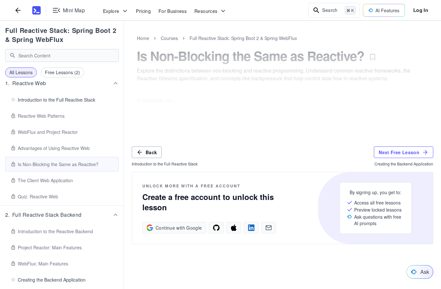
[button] (62, 83)
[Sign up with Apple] (233, 228)
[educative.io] (36, 10)
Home (143, 38)
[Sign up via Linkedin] (251, 228)
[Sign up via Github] (216, 228)
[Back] (18, 10)
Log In (420, 10)
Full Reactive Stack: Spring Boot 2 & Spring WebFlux (60, 34)
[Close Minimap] (124, 45)
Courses (169, 38)
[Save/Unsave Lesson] (372, 57)
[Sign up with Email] (268, 228)
